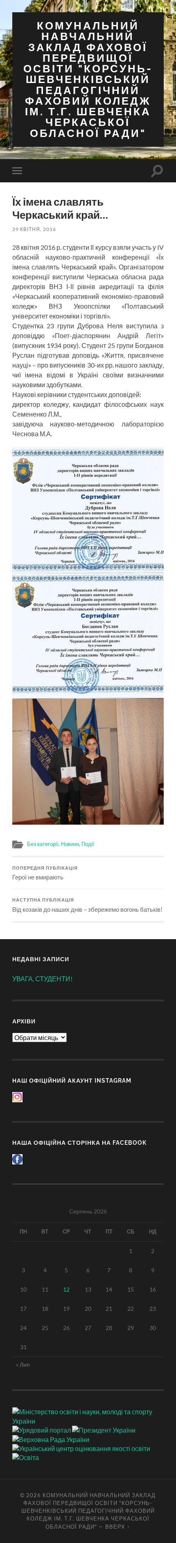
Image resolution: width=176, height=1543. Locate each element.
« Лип (23, 1364)
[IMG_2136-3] (88, 762)
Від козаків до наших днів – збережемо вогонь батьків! (87, 905)
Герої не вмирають (45, 873)
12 (66, 1289)
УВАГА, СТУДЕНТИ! (42, 978)
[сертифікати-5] (88, 510)
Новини (70, 844)
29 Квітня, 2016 (34, 229)
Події (87, 844)
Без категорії (43, 844)
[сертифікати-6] (88, 636)
